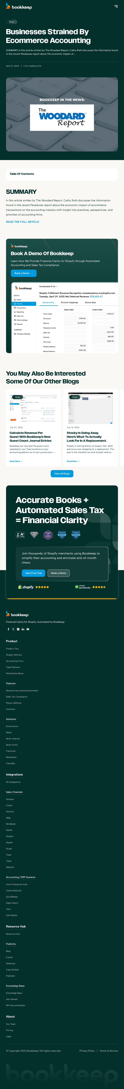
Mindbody (11, 824)
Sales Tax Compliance (16, 697)
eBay (8, 818)
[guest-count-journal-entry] (33, 427)
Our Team (11, 1024)
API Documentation (15, 1005)
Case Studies (12, 969)
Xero (8, 909)
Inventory (10, 709)
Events (9, 957)
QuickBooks (12, 896)
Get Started (11, 999)
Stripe (9, 848)
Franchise (11, 751)
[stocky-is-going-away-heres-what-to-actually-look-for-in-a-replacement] (90, 427)
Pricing (9, 1030)
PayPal (9, 830)
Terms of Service (109, 1050)
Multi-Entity (12, 745)
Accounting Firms (14, 661)
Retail (8, 732)
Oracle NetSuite (13, 890)
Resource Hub (13, 934)
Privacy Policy (87, 1050)
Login (8, 1036)
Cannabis (10, 763)
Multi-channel (13, 738)
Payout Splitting (13, 703)
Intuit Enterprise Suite (17, 884)
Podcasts (10, 976)
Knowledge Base (14, 993)
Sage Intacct (12, 903)
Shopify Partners (14, 655)
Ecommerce (12, 726)
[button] (116, 6)
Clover (9, 805)
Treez (8, 861)
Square (9, 842)
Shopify (9, 836)
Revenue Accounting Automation (22, 690)
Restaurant (11, 757)
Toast (8, 855)
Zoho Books (11, 915)
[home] (19, 6)
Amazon (10, 799)
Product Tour (12, 648)
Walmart (10, 867)
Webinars (10, 963)
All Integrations (13, 782)
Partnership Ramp (14, 673)
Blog (8, 951)
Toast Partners (13, 667)
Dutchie (10, 811)
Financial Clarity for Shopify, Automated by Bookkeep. (35, 621)
